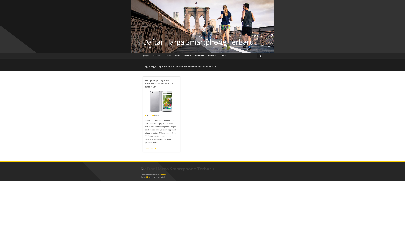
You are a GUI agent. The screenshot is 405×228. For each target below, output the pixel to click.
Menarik (187, 55)
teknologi (157, 55)
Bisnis (177, 55)
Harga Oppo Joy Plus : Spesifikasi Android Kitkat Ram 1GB (160, 83)
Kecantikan (199, 55)
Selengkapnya (150, 148)
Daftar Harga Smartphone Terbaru (198, 42)
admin (149, 115)
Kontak (223, 55)
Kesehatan (212, 55)
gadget (146, 55)
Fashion (168, 55)
